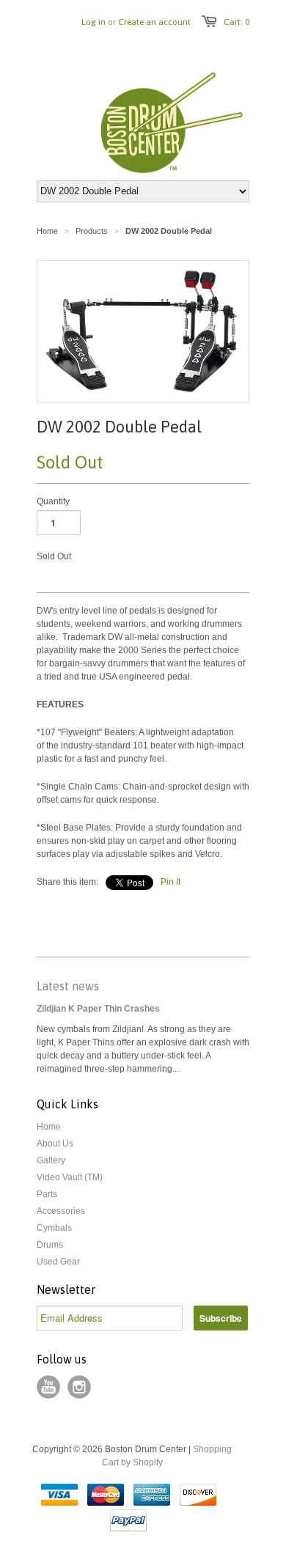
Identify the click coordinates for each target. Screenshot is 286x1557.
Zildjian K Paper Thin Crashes (98, 1009)
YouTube (48, 1387)
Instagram (79, 1387)
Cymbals (54, 1228)
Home (49, 1127)
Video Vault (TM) (70, 1177)
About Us (55, 1143)
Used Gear (58, 1261)
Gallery (51, 1160)
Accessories (61, 1211)
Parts (47, 1194)
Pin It (170, 882)
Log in (93, 22)
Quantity (53, 501)
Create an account (154, 22)
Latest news (68, 986)
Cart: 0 (236, 22)
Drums (50, 1245)
